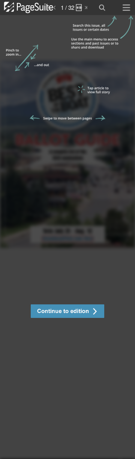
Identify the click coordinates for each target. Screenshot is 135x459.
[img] (67, 237)
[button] (67, 312)
